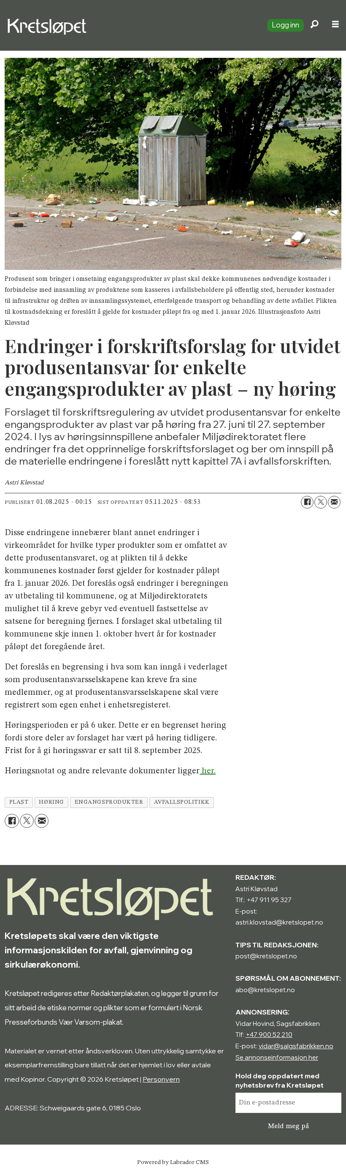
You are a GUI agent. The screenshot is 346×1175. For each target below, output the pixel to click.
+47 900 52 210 (269, 1035)
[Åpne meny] (335, 25)
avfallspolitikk (182, 802)
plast (19, 802)
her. (208, 771)
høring (51, 802)
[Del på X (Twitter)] (320, 502)
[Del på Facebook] (307, 502)
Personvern (161, 1079)
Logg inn (285, 24)
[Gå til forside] (130, 25)
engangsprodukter (109, 802)
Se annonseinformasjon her (276, 1057)
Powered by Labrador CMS (173, 1162)
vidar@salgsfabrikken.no (296, 1046)
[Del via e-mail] (334, 502)
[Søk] (314, 25)
